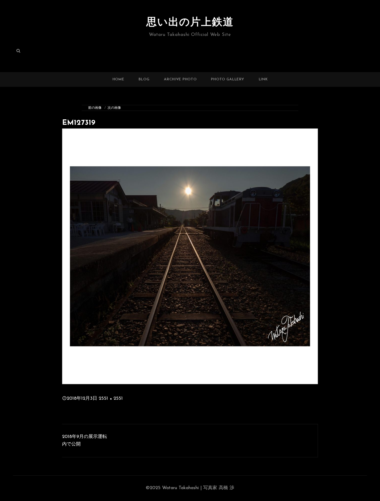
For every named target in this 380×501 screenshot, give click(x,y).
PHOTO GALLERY (227, 79)
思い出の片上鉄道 (190, 23)
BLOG (144, 79)
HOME (118, 79)
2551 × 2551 (111, 398)
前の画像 (95, 108)
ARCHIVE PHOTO (180, 79)
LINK (263, 79)
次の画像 (114, 108)
